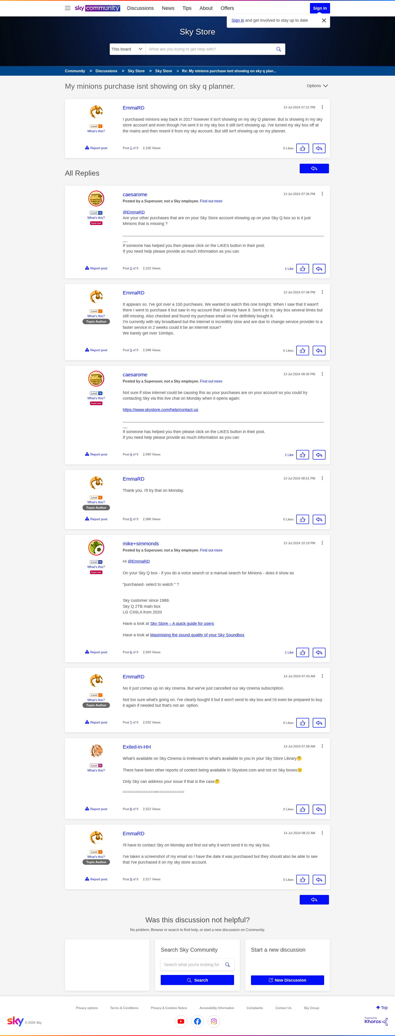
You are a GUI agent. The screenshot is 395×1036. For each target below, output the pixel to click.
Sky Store (197, 31)
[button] (322, 107)
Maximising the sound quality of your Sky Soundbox (197, 635)
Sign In (320, 8)
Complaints (255, 1008)
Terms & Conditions (124, 1008)
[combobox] (208, 49)
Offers (227, 8)
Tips (187, 8)
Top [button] (384, 1007)
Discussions (140, 8)
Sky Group (311, 1008)
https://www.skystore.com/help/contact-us (160, 409)
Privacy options (87, 1008)
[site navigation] (67, 8)
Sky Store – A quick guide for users (182, 623)
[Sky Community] (97, 8)
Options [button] (314, 85)
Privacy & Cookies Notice (169, 1008)
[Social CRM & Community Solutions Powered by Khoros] (376, 1021)
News (168, 8)
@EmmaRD (134, 212)
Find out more (211, 201)
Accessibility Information (217, 1008)
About (206, 8)
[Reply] (319, 148)
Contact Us (283, 1008)
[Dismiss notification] (324, 20)
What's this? (96, 131)
